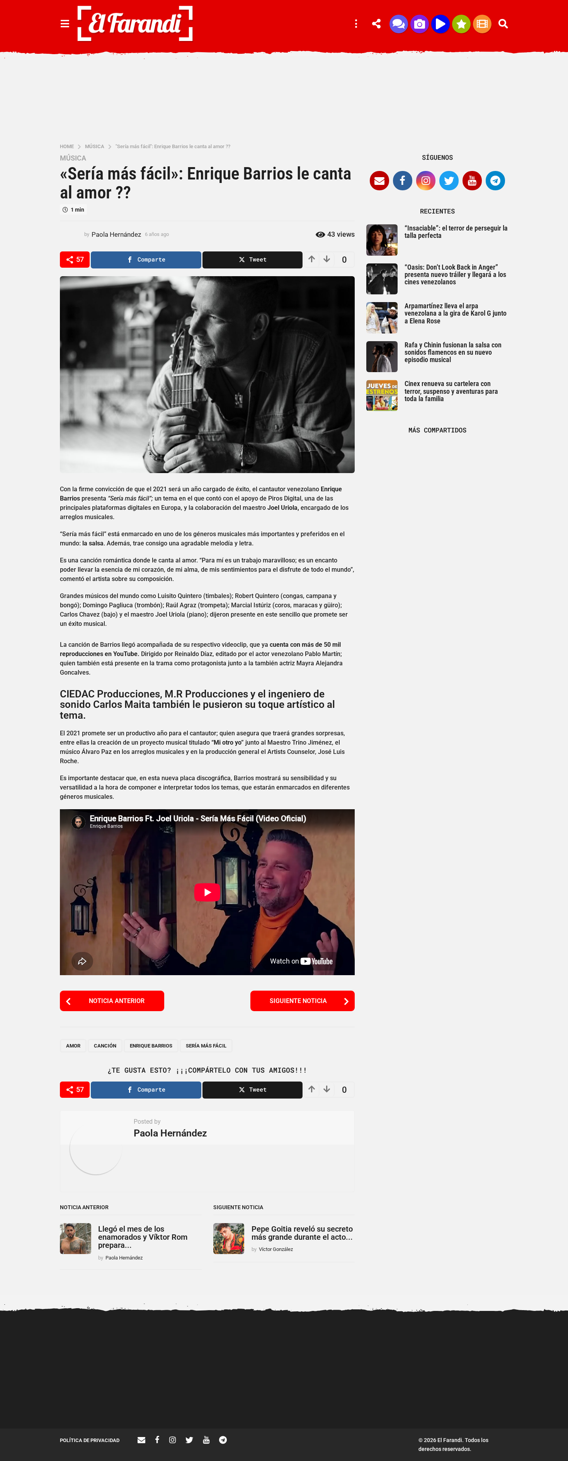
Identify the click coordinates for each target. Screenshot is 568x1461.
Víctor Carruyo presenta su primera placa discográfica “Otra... (407, 1403)
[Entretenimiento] (482, 24)
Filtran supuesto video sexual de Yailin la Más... (176, 1400)
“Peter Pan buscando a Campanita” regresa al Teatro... (330, 1403)
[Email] (379, 180)
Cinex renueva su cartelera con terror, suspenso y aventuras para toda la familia (451, 391)
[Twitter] (449, 180)
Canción (105, 1046)
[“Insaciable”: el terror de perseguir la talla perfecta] (382, 240)
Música (73, 158)
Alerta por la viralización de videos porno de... (98, 1400)
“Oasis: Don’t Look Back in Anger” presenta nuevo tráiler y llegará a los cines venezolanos (455, 274)
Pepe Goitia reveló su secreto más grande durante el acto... (302, 1233)
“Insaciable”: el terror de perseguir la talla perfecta (456, 231)
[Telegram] (495, 180)
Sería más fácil (206, 1046)
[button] (65, 24)
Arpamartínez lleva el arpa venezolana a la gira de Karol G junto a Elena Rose (456, 313)
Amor (73, 1046)
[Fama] (419, 24)
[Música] (440, 24)
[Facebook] (402, 180)
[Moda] (461, 24)
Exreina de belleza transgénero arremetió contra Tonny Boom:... (253, 1403)
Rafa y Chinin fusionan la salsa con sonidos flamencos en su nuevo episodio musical (453, 352)
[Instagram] (425, 180)
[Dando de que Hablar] (398, 24)
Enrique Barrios (151, 1046)
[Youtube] (472, 180)
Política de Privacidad (89, 1440)
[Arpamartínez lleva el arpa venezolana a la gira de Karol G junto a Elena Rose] (382, 317)
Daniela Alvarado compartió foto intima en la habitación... (485, 1400)
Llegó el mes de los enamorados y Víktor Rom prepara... (142, 1237)
